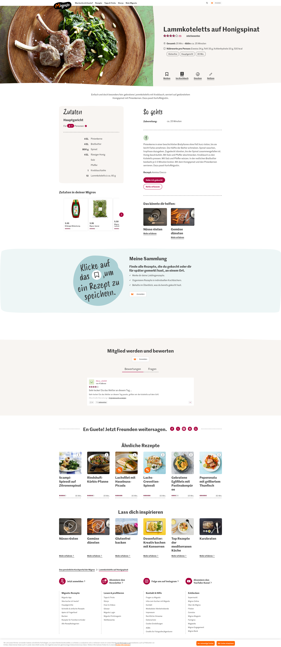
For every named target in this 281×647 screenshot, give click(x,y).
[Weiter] (121, 214)
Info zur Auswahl (85, 126)
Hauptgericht (187, 54)
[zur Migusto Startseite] (63, 4)
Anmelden (218, 3)
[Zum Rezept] (70, 475)
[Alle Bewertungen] (170, 35)
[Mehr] (190, 402)
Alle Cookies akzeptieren (226, 643)
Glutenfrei (172, 54)
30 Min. (200, 54)
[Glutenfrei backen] (126, 537)
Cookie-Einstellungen (154, 623)
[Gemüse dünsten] (98, 537)
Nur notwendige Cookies (205, 643)
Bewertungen (133, 369)
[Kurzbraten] (211, 537)
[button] (91, 382)
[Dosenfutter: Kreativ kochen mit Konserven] (154, 537)
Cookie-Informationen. (123, 645)
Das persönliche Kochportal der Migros (77, 570)
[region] (140, 643)
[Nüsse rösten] (70, 537)
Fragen (152, 369)
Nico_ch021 (101, 380)
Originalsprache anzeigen (117, 398)
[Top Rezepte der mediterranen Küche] (182, 537)
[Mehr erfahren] (155, 231)
